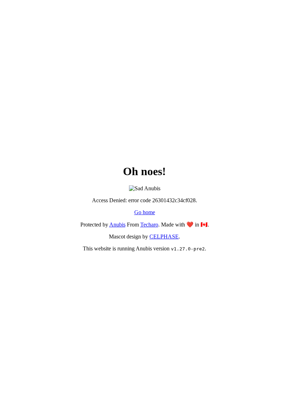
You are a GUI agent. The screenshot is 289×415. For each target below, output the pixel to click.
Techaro (149, 225)
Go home (144, 212)
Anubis (117, 225)
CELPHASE (164, 237)
